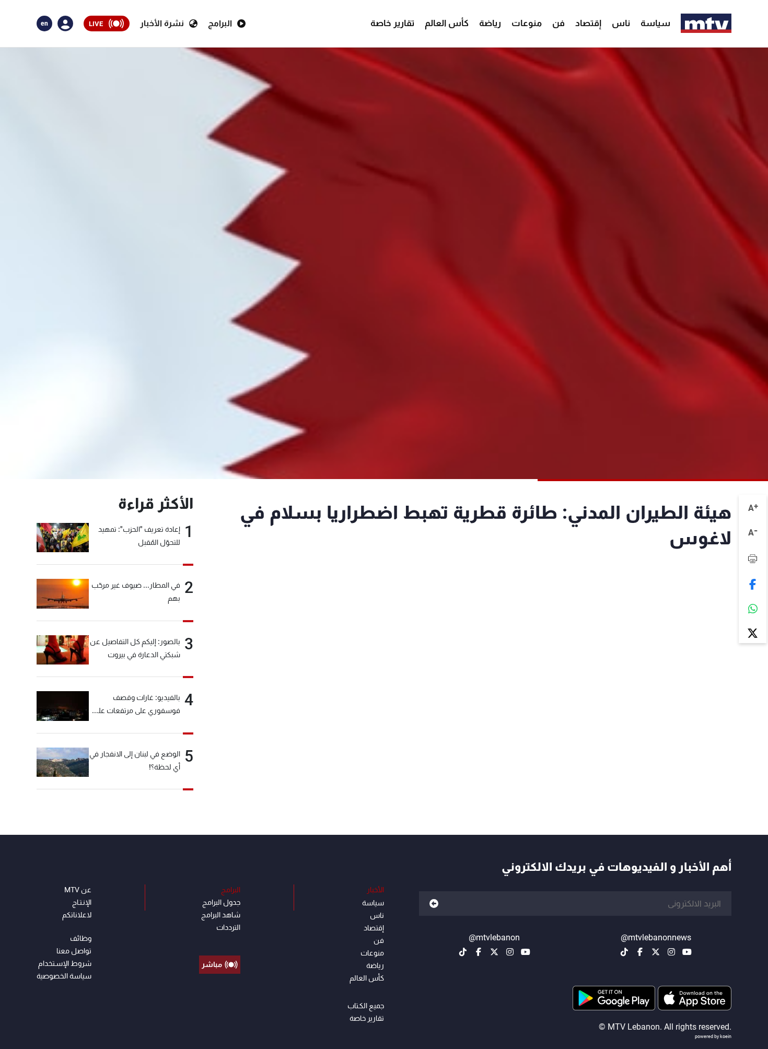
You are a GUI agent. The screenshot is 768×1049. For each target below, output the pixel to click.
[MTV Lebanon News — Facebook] (640, 952)
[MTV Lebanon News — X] (656, 952)
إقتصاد (588, 23)
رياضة (490, 23)
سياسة (655, 23)
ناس (621, 23)
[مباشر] (219, 941)
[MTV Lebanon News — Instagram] (671, 952)
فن (558, 23)
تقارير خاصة (392, 23)
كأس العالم (447, 23)
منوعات (526, 23)
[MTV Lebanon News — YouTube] (687, 952)
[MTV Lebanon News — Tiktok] (624, 952)
